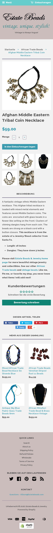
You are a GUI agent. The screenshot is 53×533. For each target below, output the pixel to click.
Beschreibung (25, 193)
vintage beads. (30, 270)
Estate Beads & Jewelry (36, 506)
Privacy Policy (26, 465)
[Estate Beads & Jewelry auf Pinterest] (26, 480)
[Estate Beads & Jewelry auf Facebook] (19, 480)
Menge (5, 137)
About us (26, 447)
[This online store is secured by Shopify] (26, 528)
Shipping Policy (26, 450)
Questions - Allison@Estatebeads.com (26, 494)
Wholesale (26, 458)
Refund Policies (26, 454)
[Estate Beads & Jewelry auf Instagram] (34, 480)
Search (26, 443)
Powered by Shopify (26, 510)
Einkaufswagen (42, 2)
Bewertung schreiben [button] (26, 302)
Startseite (10, 49)
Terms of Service (26, 461)
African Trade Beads (32, 49)
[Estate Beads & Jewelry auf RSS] (42, 480)
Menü (9, 2)
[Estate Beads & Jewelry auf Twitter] (11, 480)
